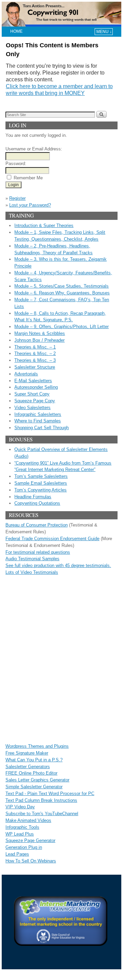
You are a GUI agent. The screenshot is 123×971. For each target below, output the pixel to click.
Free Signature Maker (26, 753)
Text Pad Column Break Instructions (41, 800)
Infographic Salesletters (37, 414)
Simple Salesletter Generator (34, 786)
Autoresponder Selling (36, 387)
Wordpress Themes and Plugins (37, 746)
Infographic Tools (22, 827)
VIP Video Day (20, 806)
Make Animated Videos (28, 820)
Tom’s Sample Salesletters (41, 476)
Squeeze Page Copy (34, 400)
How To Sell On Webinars (30, 860)
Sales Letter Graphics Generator (37, 779)
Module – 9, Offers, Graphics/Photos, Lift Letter (61, 326)
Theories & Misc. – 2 (35, 353)
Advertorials (26, 373)
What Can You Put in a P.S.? (34, 759)
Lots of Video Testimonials (31, 572)
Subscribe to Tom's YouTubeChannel (41, 813)
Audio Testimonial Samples (32, 558)
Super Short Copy (32, 394)
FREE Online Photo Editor (31, 773)
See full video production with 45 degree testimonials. (58, 565)
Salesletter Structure (34, 367)
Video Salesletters (32, 407)
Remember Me (28, 177)
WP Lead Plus (19, 834)
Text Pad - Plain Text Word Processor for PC (49, 793)
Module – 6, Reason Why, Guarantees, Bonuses (62, 292)
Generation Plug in (23, 847)
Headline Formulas (32, 496)
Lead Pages (17, 854)
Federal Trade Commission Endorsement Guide (52, 538)
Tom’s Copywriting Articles (40, 489)
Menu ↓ (104, 31)
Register (17, 198)
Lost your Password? (30, 205)
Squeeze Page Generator (30, 840)
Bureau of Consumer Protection (36, 525)
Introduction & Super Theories (43, 225)
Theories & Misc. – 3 (35, 360)
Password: (15, 163)
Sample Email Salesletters (40, 483)
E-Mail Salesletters (33, 380)
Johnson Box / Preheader (39, 340)
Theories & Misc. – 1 (35, 347)
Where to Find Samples (37, 420)
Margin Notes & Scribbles (39, 333)
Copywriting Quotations (37, 503)
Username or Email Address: (33, 148)
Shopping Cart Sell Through (41, 427)
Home (16, 31)
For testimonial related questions (37, 552)
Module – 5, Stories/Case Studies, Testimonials (61, 286)
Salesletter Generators (27, 766)
